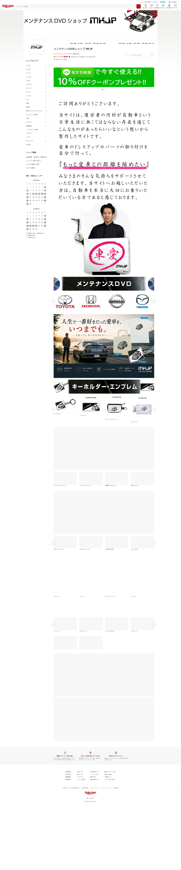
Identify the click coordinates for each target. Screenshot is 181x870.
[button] (173, 7)
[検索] (138, 12)
